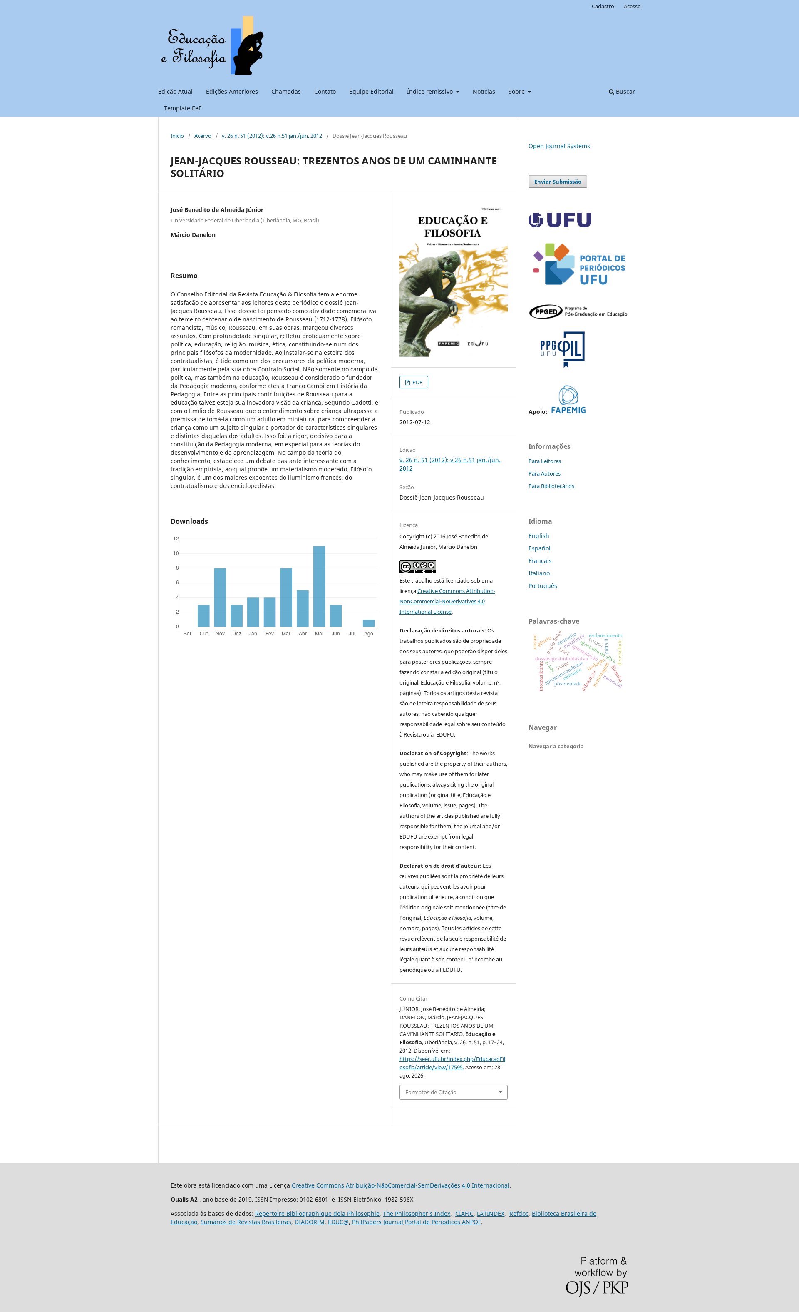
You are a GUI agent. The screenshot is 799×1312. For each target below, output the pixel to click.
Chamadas (286, 91)
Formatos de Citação (431, 1092)
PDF (416, 382)
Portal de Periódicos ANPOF (443, 1222)
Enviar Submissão (557, 181)
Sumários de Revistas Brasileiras (246, 1222)
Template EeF (182, 108)
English (539, 536)
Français (540, 561)
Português (543, 586)
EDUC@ (338, 1222)
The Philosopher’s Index (416, 1213)
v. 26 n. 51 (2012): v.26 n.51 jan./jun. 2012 (272, 135)
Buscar (624, 91)
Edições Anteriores (232, 91)
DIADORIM (310, 1222)
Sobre (517, 91)
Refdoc (519, 1213)
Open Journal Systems (559, 146)
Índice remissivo (430, 91)
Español (540, 548)
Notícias (484, 91)
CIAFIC (464, 1213)
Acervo (202, 135)
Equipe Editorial (371, 91)
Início (177, 135)
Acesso (632, 6)
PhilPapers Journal (377, 1222)
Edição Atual (175, 91)
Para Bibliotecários (551, 486)
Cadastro (603, 6)
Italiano (539, 573)
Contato (325, 91)
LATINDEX (490, 1213)
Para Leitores (545, 461)
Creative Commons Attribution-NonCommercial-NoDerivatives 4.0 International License (447, 601)
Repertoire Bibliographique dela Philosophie (317, 1213)
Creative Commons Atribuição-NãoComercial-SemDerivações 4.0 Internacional (400, 1185)
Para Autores (545, 473)
